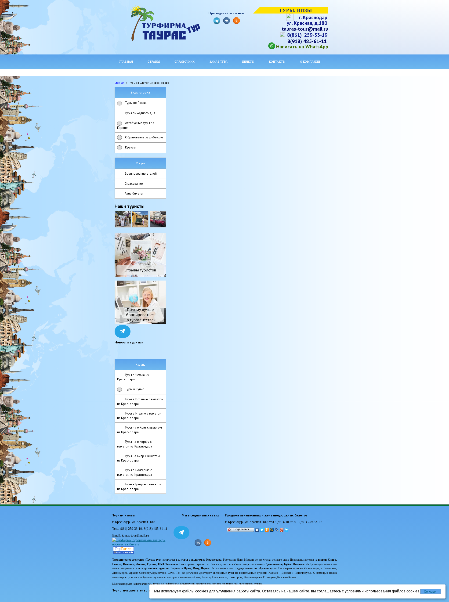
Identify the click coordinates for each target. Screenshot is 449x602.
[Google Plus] (281, 530)
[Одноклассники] (266, 530)
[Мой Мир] (271, 530)
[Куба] (140, 219)
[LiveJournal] (276, 530)
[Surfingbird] (286, 530)
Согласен (430, 591)
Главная (119, 82)
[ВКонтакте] (257, 530)
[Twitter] (262, 530)
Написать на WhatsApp (302, 46)
